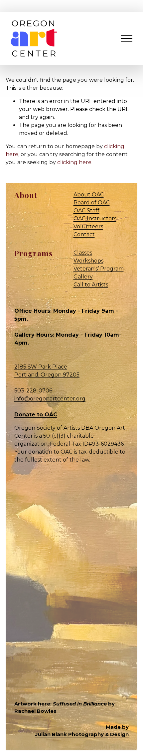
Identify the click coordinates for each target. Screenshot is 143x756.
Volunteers (88, 226)
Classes (82, 253)
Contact (84, 234)
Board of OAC (91, 202)
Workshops (88, 261)
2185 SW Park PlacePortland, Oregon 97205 (46, 371)
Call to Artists (90, 284)
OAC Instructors (94, 218)
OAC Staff (86, 210)
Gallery (83, 276)
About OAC (88, 194)
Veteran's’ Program (98, 269)
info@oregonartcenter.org (49, 398)
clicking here (74, 162)
